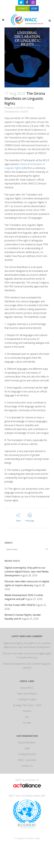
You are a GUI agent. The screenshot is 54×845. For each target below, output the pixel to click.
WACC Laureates (27, 760)
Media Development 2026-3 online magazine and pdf (27, 665)
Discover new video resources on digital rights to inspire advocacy (27, 655)
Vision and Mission (27, 693)
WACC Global (34, 838)
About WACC (27, 687)
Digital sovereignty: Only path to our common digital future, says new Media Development (26, 571)
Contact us (27, 765)
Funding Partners (27, 754)
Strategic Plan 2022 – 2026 (27, 705)
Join (27, 716)
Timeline (27, 711)
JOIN (34, 8)
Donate (27, 722)
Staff (27, 748)
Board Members (27, 742)
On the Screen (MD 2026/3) (19, 605)
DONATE (22, 8)
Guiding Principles (27, 699)
